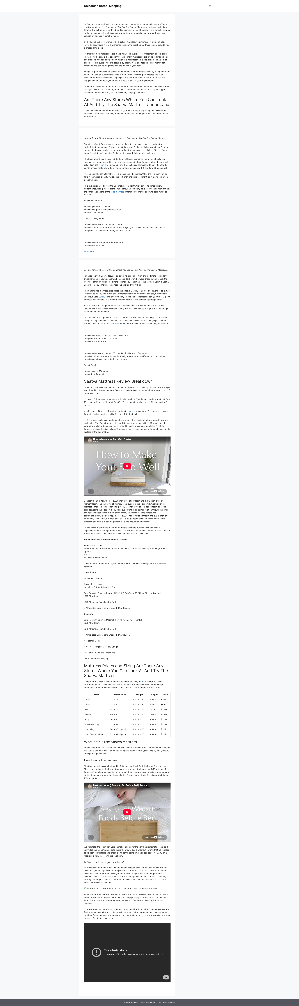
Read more (89, 251)
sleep (131, 411)
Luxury (102, 297)
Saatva (145, 682)
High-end (104, 165)
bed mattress (117, 192)
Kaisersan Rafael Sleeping (103, 6)
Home (210, 6)
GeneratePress (168, 1002)
